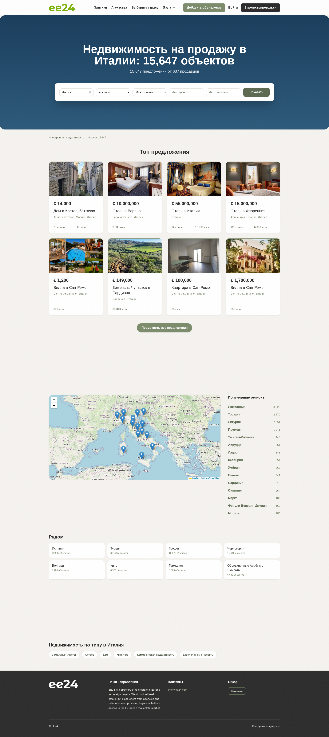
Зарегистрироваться (260, 7)
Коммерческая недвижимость (155, 654)
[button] (123, 413)
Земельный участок (64, 654)
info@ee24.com (177, 689)
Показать (256, 92)
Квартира (122, 654)
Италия (92, 137)
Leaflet (195, 478)
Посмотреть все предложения (164, 327)
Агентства (119, 7)
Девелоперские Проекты (198, 654)
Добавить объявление (204, 7)
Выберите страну (145, 7)
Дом (105, 654)
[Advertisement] (163, 359)
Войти (233, 7)
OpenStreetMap (211, 478)
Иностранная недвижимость (66, 137)
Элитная (100, 7)
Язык (167, 7)
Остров (89, 654)
